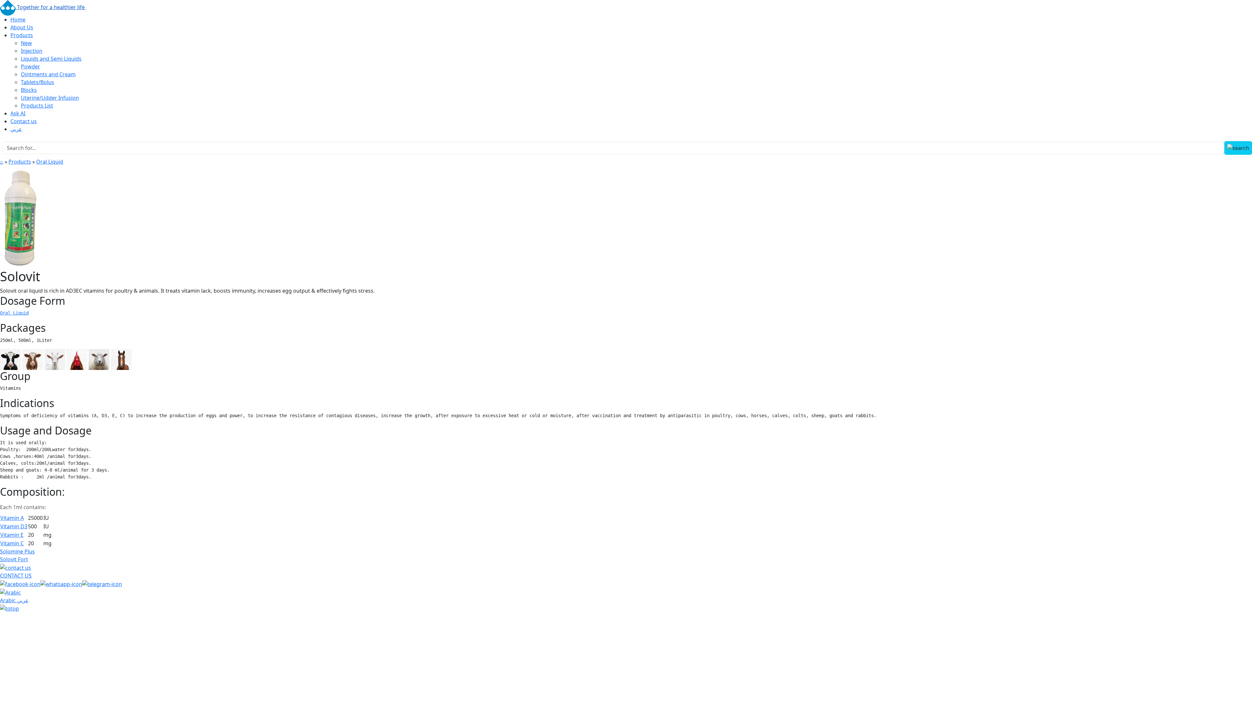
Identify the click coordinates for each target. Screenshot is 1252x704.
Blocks (29, 90)
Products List (37, 105)
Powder (30, 66)
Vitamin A (12, 517)
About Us (21, 27)
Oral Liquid (49, 161)
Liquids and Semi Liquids (51, 58)
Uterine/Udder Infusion (50, 97)
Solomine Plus (17, 551)
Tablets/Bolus (37, 82)
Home (17, 19)
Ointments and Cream (48, 74)
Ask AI (17, 113)
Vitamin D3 (13, 526)
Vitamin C (12, 543)
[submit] (1238, 148)
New (26, 43)
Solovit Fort (14, 559)
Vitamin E (11, 534)
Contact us (23, 121)
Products (21, 35)
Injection (31, 50)
